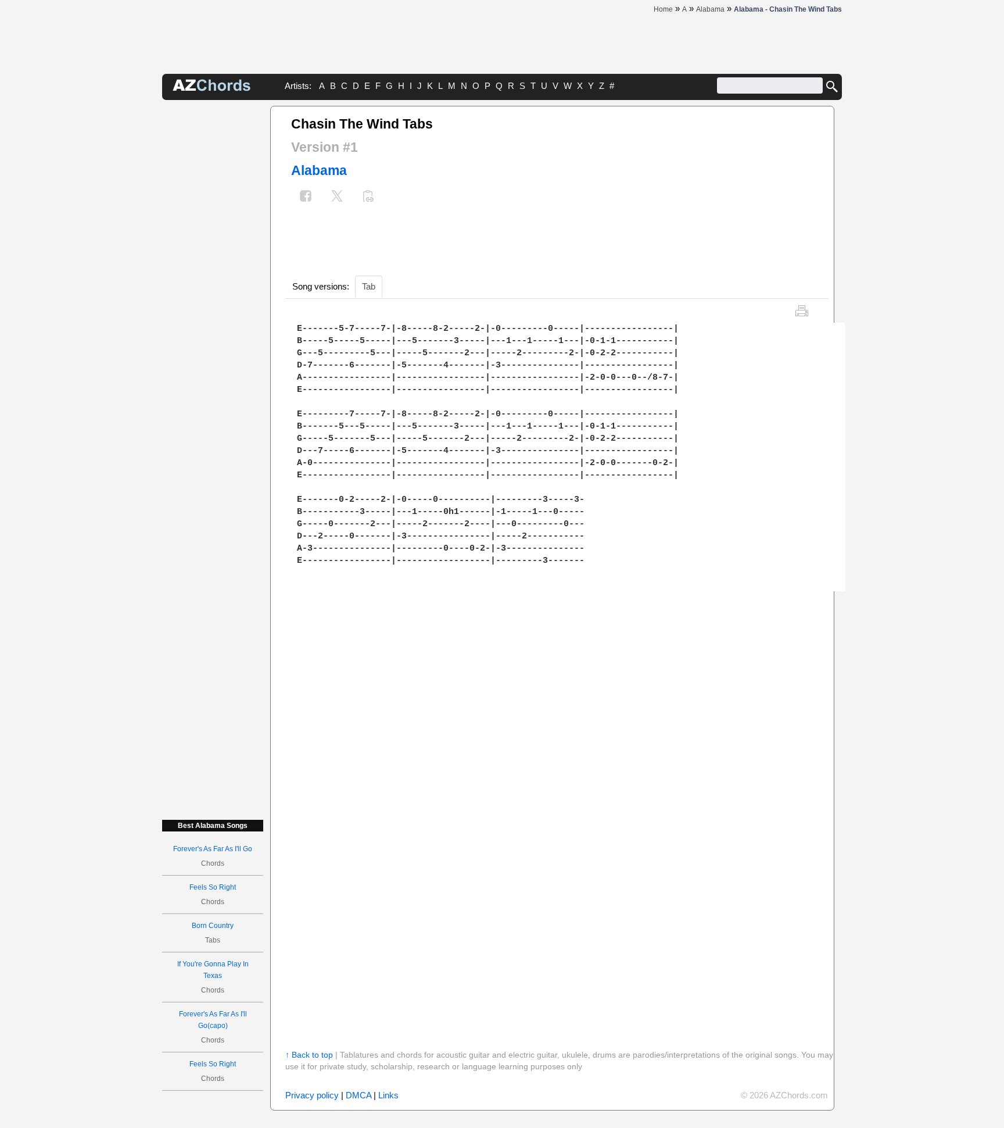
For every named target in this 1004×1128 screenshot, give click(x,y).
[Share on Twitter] (337, 197)
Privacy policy (312, 1095)
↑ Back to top (309, 1054)
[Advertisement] (212, 280)
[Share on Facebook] (305, 197)
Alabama (319, 170)
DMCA (358, 1095)
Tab (368, 286)
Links (388, 1095)
